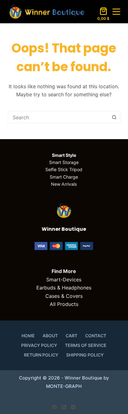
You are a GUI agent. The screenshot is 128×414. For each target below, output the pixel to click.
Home (28, 335)
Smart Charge (64, 177)
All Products (64, 304)
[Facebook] (54, 407)
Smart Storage (64, 162)
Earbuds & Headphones (63, 287)
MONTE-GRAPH (64, 386)
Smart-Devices (63, 279)
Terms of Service (86, 345)
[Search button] (114, 117)
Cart (71, 335)
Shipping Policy (85, 354)
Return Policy (41, 354)
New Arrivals (64, 184)
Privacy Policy (39, 345)
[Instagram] (73, 407)
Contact (95, 335)
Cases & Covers (64, 296)
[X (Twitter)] (64, 407)
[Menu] (116, 12)
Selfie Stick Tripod (63, 169)
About (50, 335)
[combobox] (58, 117)
